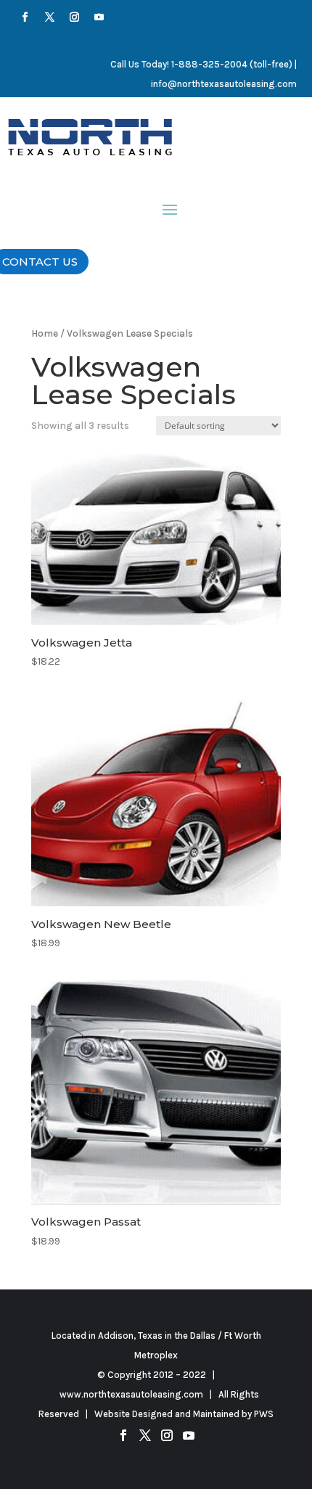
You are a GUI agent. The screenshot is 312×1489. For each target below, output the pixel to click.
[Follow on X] (50, 17)
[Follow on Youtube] (99, 17)
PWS (264, 1413)
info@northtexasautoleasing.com (224, 83)
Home (44, 333)
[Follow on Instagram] (74, 17)
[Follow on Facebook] (25, 17)
